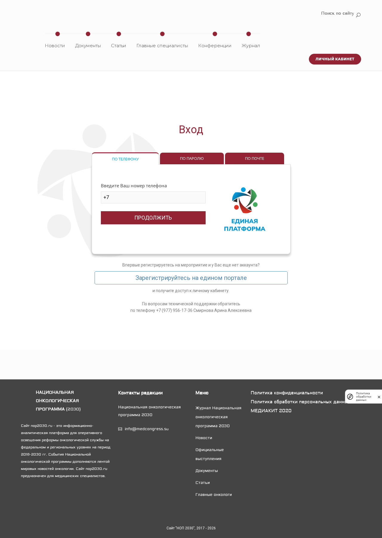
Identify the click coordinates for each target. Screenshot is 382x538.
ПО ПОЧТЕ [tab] (254, 158)
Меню (202, 393)
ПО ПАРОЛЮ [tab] (192, 158)
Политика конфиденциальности (287, 393)
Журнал (251, 45)
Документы (88, 45)
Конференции (215, 45)
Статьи (118, 45)
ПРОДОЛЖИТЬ (153, 217)
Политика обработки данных (363, 396)
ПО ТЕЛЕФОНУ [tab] (125, 159)
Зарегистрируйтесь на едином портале (191, 277)
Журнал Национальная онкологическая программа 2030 (218, 417)
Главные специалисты (162, 45)
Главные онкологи (213, 494)
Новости (55, 45)
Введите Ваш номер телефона (134, 185)
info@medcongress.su (147, 429)
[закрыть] (379, 396)
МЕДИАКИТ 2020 (271, 410)
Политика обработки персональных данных (300, 401)
